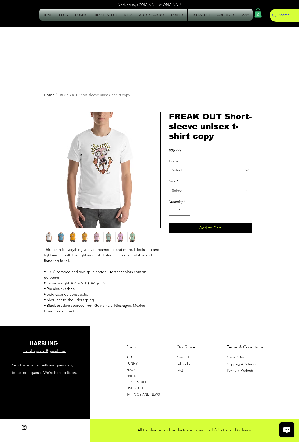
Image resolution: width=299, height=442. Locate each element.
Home (49, 95)
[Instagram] (24, 427)
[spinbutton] (179, 210)
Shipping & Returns (241, 364)
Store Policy (235, 357)
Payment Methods (240, 370)
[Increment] (186, 210)
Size (173, 181)
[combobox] (210, 170)
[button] (258, 12)
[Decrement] (173, 210)
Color (175, 161)
